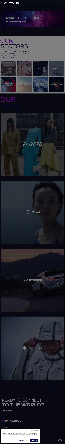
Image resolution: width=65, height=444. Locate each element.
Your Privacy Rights (23, 440)
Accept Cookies (34, 440)
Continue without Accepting (35, 430)
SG (61, 3)
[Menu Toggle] (63, 2)
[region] (20, 436)
